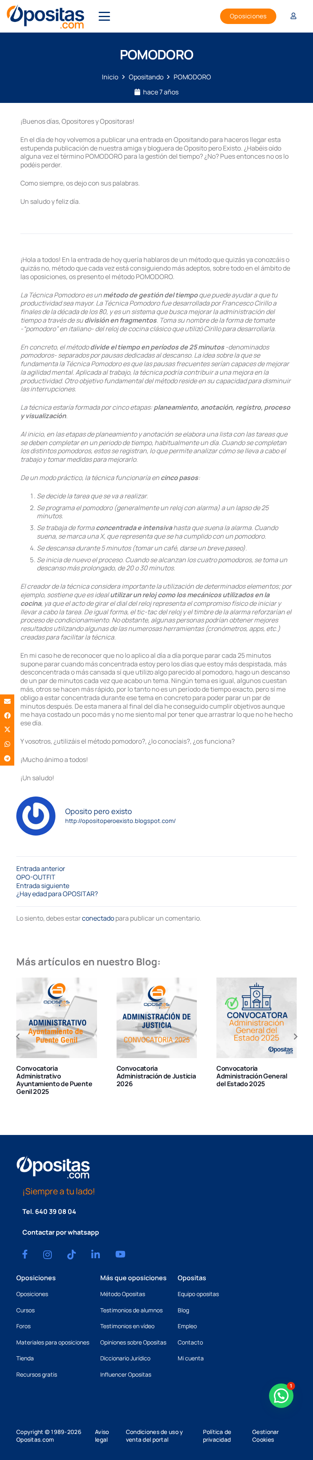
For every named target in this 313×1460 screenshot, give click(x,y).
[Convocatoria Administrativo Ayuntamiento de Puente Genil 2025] (56, 1018)
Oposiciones (32, 1294)
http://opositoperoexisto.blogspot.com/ (120, 821)
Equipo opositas (198, 1294)
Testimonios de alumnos (131, 1310)
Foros (23, 1326)
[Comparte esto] (7, 716)
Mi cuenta (191, 1358)
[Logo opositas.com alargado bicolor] (45, 16)
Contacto (190, 1342)
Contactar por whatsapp (60, 1232)
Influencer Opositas (125, 1374)
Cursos (25, 1310)
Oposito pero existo (98, 811)
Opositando (146, 76)
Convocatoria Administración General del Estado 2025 (251, 1076)
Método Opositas (122, 1294)
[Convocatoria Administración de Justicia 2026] (157, 1018)
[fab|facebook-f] (25, 1254)
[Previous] (18, 1036)
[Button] (293, 16)
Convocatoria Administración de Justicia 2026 (156, 1076)
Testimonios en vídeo (127, 1326)
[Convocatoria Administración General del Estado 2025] (256, 1018)
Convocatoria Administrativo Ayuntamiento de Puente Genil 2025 (54, 1080)
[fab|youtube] (120, 1254)
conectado (98, 918)
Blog (183, 1310)
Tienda (25, 1358)
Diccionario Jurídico (125, 1358)
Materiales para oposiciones (52, 1342)
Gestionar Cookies (265, 1435)
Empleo (187, 1326)
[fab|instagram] (47, 1254)
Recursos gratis (36, 1374)
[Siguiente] (295, 1036)
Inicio (110, 76)
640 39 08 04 (55, 1211)
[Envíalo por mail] (7, 701)
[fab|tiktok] (71, 1254)
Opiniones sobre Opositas (133, 1342)
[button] (104, 16)
